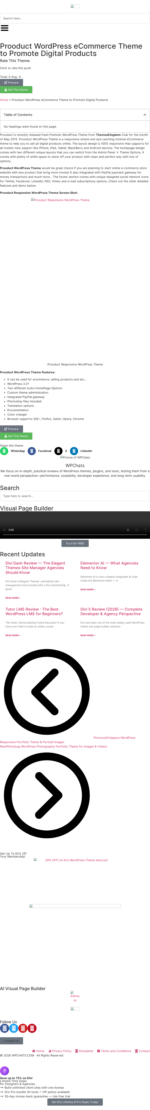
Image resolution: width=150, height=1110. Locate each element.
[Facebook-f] (4, 1028)
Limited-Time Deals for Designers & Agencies (17, 1081)
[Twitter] (13, 1028)
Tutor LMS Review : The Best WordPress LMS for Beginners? (34, 611)
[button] (145, 114)
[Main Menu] (4, 28)
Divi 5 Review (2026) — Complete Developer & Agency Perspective (111, 611)
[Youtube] (22, 1028)
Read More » (12, 597)
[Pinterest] (32, 1028)
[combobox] (75, 18)
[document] (75, 1086)
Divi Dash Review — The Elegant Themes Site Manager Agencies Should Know (35, 568)
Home (4, 100)
